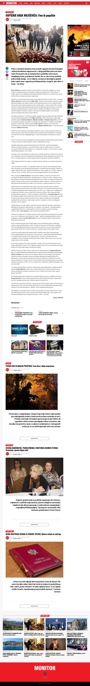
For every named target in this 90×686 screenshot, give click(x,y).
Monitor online (17, 20)
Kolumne (26, 3)
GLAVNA (20, 3)
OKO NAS (60, 3)
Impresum (45, 677)
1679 (22, 307)
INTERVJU (49, 3)
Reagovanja (66, 3)
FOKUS (31, 3)
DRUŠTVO (43, 3)
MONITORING (37, 3)
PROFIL (55, 3)
